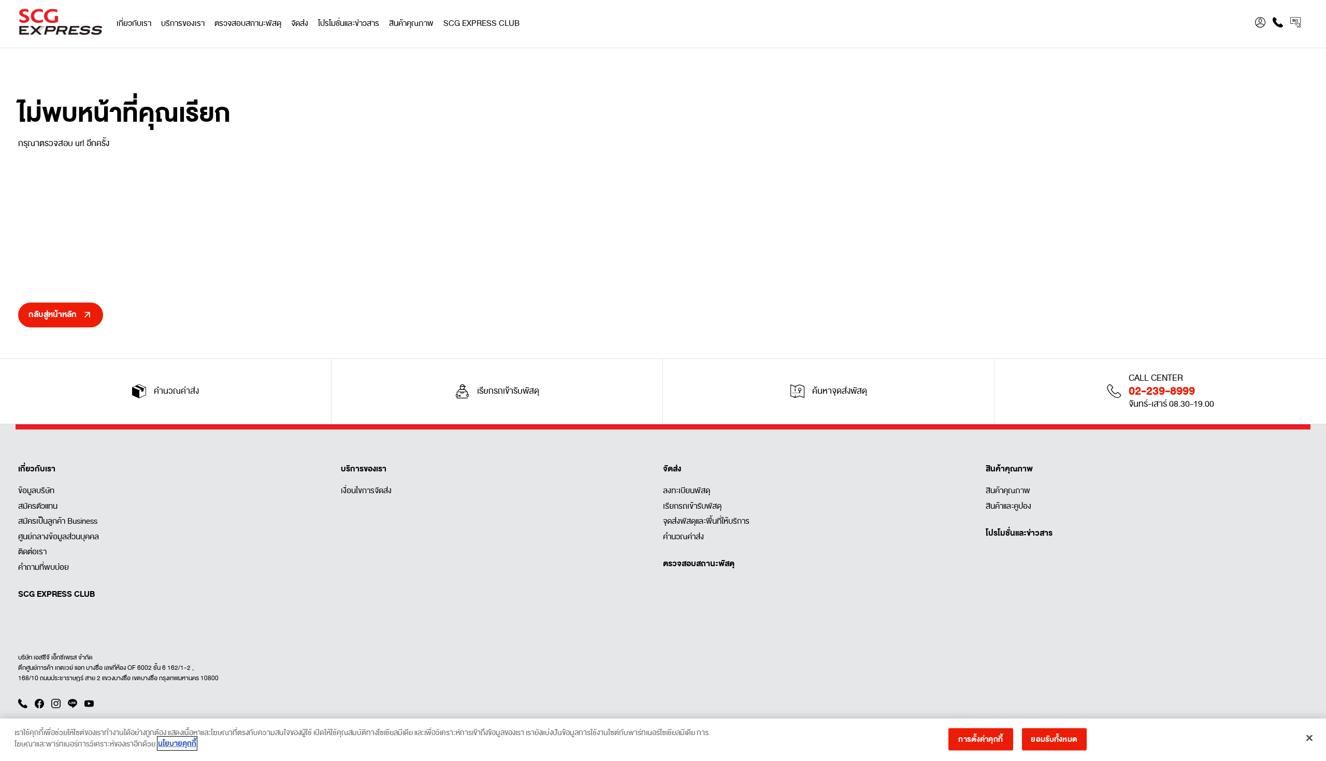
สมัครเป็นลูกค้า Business (57, 521)
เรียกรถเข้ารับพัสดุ (692, 506)
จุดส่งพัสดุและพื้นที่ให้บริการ (706, 521)
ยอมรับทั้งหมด (1054, 739)
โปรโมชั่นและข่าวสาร (348, 23)
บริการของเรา (183, 23)
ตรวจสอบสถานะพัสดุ (247, 23)
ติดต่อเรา (32, 551)
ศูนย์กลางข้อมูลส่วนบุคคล (58, 536)
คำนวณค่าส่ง (683, 536)
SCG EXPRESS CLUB (481, 23)
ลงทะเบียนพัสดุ (686, 490)
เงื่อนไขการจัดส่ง (366, 490)
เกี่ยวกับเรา (134, 23)
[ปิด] (1309, 737)
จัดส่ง (299, 23)
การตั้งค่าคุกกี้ (980, 739)
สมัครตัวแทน (37, 506)
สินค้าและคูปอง (1008, 506)
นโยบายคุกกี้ (177, 743)
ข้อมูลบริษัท (36, 490)
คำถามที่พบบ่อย (43, 567)
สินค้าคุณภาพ (411, 23)
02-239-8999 (1162, 391)
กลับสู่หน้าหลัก (52, 314)
